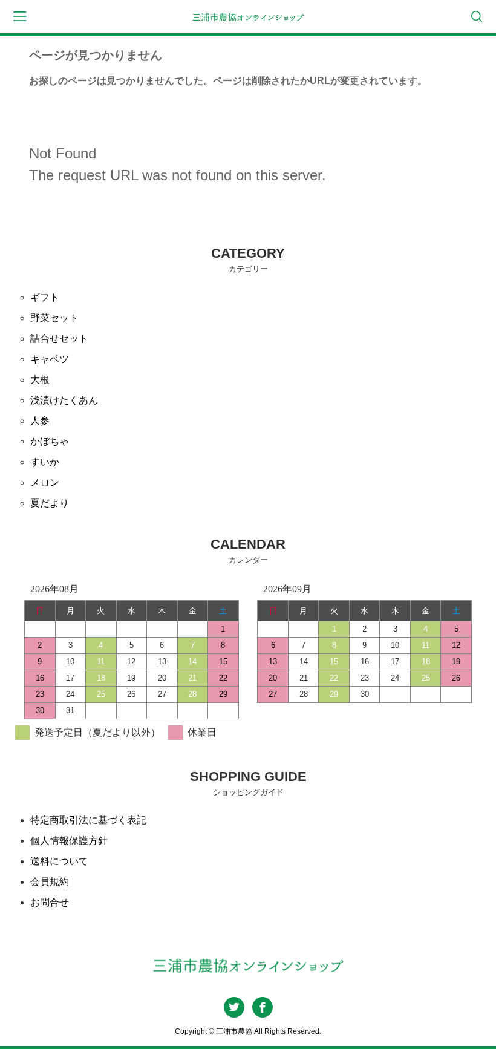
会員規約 (49, 882)
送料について (59, 861)
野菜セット (54, 318)
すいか (44, 462)
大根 (40, 379)
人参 (40, 421)
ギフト (44, 297)
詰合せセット (59, 338)
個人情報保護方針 (69, 840)
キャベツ (49, 359)
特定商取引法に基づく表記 (88, 820)
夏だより (49, 503)
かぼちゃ (49, 441)
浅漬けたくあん (64, 400)
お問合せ (49, 902)
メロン (44, 482)
